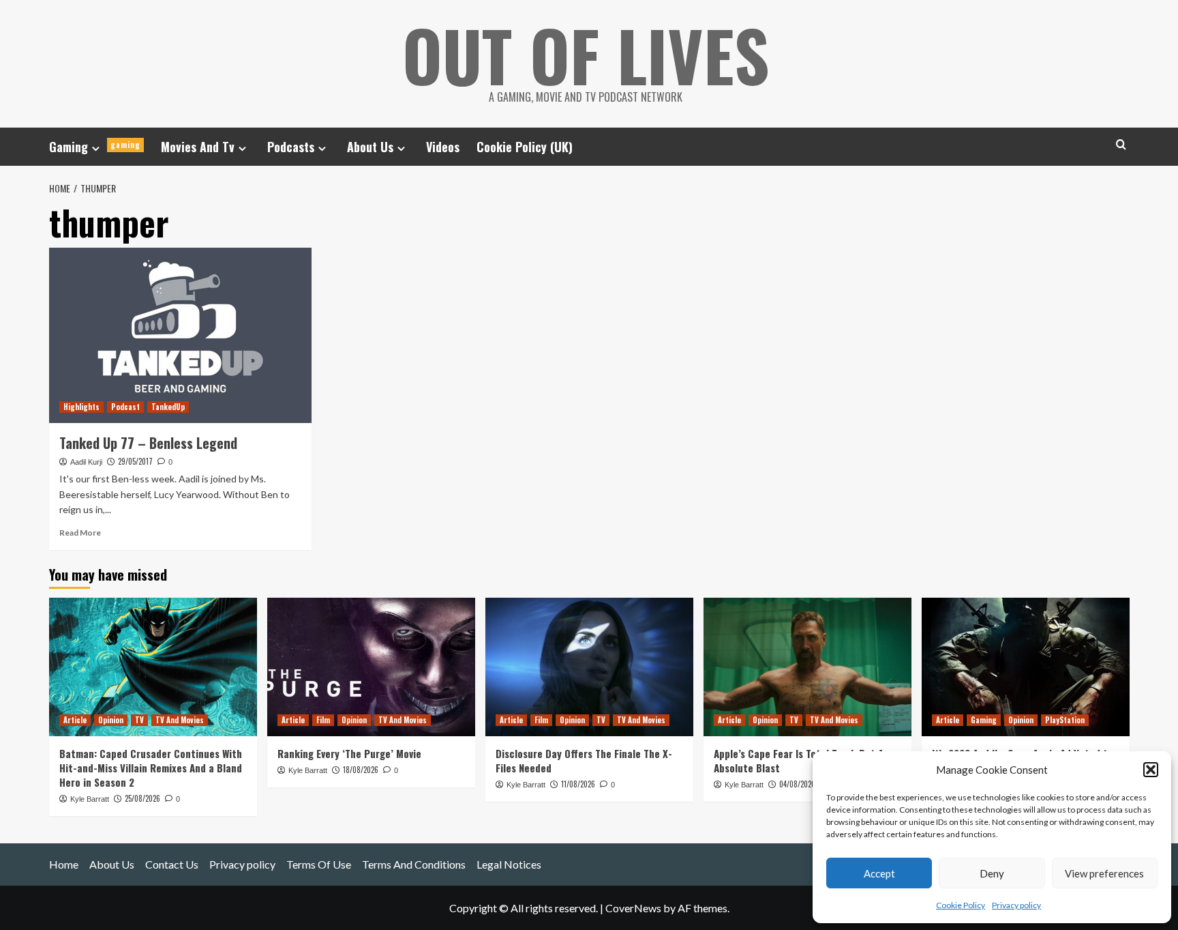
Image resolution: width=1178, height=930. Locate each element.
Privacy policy (1016, 905)
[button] (1151, 769)
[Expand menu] (96, 148)
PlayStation (1065, 719)
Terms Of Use (318, 864)
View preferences (1104, 873)
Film (323, 719)
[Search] (1121, 144)
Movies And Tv (198, 147)
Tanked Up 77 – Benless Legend (148, 443)
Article (75, 719)
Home (63, 864)
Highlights (81, 406)
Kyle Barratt (89, 799)
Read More (80, 532)
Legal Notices (509, 864)
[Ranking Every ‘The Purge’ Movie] (371, 667)
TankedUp (168, 406)
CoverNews (633, 907)
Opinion (110, 719)
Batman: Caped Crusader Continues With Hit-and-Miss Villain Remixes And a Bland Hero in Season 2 (150, 767)
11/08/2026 (578, 784)
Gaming (94, 147)
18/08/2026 (360, 769)
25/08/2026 (142, 798)
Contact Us (171, 864)
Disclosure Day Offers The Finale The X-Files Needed (584, 760)
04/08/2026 (797, 784)
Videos (442, 147)
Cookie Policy (960, 905)
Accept (879, 873)
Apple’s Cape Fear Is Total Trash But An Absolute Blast (801, 760)
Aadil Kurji (86, 462)
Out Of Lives (586, 54)
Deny (992, 873)
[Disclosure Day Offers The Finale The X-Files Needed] (589, 667)
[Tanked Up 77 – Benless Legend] (180, 335)
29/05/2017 (135, 461)
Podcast (125, 406)
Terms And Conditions (414, 864)
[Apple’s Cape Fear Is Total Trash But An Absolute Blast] (807, 667)
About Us (370, 147)
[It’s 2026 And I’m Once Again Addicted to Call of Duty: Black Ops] (1026, 667)
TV (139, 719)
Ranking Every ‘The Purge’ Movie (349, 753)
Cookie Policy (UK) (525, 147)
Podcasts (290, 147)
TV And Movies (179, 719)
